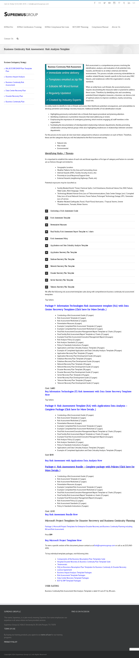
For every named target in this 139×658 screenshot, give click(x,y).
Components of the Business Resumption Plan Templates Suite (81, 559)
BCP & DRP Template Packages (69, 581)
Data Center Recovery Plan (16, 90)
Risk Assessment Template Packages (71, 575)
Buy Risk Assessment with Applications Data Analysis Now (73, 460)
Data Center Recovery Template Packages (73, 578)
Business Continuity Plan (15, 102)
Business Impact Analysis (15, 77)
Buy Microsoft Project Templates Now (63, 540)
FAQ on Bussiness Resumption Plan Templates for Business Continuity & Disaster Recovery (91, 567)
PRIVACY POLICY (10, 642)
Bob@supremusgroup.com (104, 545)
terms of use (46, 635)
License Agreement (64, 570)
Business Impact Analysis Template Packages (74, 572)
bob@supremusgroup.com (39, 4)
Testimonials (62, 564)
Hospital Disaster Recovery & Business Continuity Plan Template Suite (83, 562)
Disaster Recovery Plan (14, 96)
